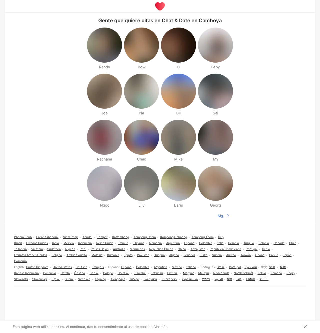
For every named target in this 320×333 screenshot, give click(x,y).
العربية (218, 279)
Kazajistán (197, 249)
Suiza (204, 255)
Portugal (235, 267)
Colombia (142, 267)
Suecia (217, 255)
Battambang (120, 237)
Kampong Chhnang (173, 237)
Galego (108, 273)
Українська (190, 279)
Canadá (279, 243)
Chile (292, 243)
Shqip (290, 273)
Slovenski (21, 279)
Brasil (220, 267)
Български (169, 279)
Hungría (159, 255)
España (126, 267)
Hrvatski (123, 273)
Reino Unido (104, 243)
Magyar (188, 273)
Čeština (79, 273)
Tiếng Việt (117, 279)
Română (276, 273)
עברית (206, 279)
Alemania (155, 243)
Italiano (191, 267)
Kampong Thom (203, 237)
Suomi (69, 279)
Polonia (263, 243)
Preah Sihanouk (47, 237)
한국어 (264, 279)
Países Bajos (99, 249)
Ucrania (233, 243)
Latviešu (157, 273)
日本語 (250, 279)
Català (65, 273)
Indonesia (85, 243)
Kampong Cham (145, 237)
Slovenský (39, 279)
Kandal (87, 237)
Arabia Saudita (76, 255)
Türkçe (134, 279)
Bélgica (57, 255)
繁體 (283, 267)
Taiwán (245, 255)
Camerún (20, 261)
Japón (287, 255)
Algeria (174, 255)
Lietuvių (172, 273)
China (182, 249)
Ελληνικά (150, 279)
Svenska (84, 279)
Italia (220, 243)
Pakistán (143, 255)
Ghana (259, 255)
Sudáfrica (54, 249)
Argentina (160, 267)
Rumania (113, 255)
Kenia (266, 249)
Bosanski (49, 273)
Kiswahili (140, 273)
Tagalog (100, 279)
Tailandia (20, 249)
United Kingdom (37, 267)
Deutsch (81, 267)
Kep (221, 237)
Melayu (203, 273)
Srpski (56, 279)
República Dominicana (225, 249)
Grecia (273, 255)
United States (62, 267)
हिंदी (229, 279)
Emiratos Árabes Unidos (30, 255)
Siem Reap (70, 237)
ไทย (239, 279)
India (55, 243)
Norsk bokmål (243, 273)
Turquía (249, 243)
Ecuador (189, 255)
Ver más (160, 326)
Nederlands (221, 273)
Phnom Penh (23, 237)
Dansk (94, 273)
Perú (83, 249)
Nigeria (70, 249)
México (177, 267)
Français (98, 267)
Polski (262, 273)
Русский (250, 267)
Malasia (97, 255)
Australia (119, 249)
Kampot (102, 237)
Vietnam (37, 249)
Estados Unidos (37, 243)
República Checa (161, 249)
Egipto (128, 255)
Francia (123, 243)
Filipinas (138, 243)
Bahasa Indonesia (26, 273)
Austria (231, 255)
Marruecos (137, 249)
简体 (272, 267)
